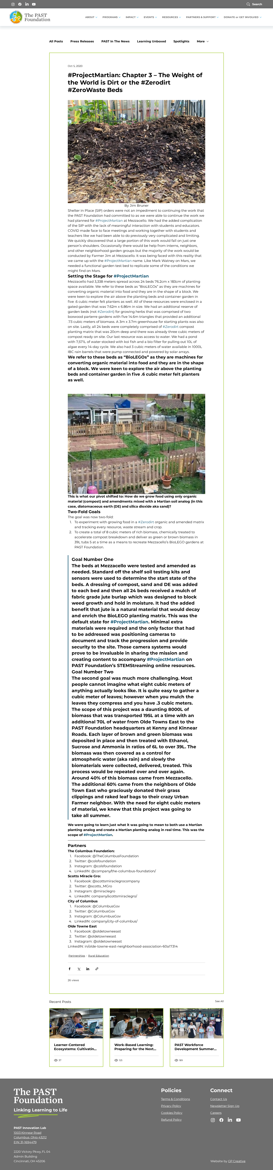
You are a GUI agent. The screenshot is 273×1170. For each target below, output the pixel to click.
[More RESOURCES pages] (180, 17)
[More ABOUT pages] (96, 17)
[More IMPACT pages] (138, 17)
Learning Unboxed (151, 41)
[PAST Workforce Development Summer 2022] (196, 1023)
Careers (216, 1113)
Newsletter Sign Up (224, 1106)
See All (219, 1001)
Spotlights (181, 41)
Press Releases (82, 41)
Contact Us (218, 1099)
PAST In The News (115, 41)
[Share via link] (97, 969)
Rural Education (98, 955)
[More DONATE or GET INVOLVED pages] (260, 17)
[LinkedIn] (27, 4)
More (201, 41)
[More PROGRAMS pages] (120, 17)
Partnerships (77, 955)
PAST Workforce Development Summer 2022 (194, 1047)
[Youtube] (34, 4)
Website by (219, 1161)
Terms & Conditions (175, 1099)
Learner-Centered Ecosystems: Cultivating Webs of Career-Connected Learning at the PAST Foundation (75, 1047)
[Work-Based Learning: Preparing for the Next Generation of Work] (136, 1023)
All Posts (56, 41)
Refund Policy (171, 1119)
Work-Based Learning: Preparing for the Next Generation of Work (134, 1047)
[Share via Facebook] (69, 969)
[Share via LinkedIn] (88, 969)
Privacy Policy (171, 1106)
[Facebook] (20, 4)
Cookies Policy (171, 1113)
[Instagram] (13, 4)
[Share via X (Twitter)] (78, 969)
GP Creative (237, 1161)
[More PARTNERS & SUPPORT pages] (218, 17)
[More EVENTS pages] (156, 17)
